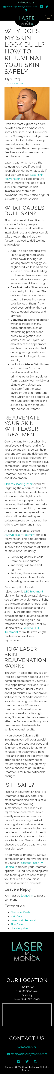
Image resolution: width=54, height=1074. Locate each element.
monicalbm (16, 83)
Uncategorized (20, 928)
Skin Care (16, 924)
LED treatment (33, 591)
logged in (27, 895)
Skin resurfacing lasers (19, 484)
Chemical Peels (20, 912)
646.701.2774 (27, 2)
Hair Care (16, 916)
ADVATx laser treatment (19, 534)
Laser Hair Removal (23, 920)
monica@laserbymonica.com (21, 6)
